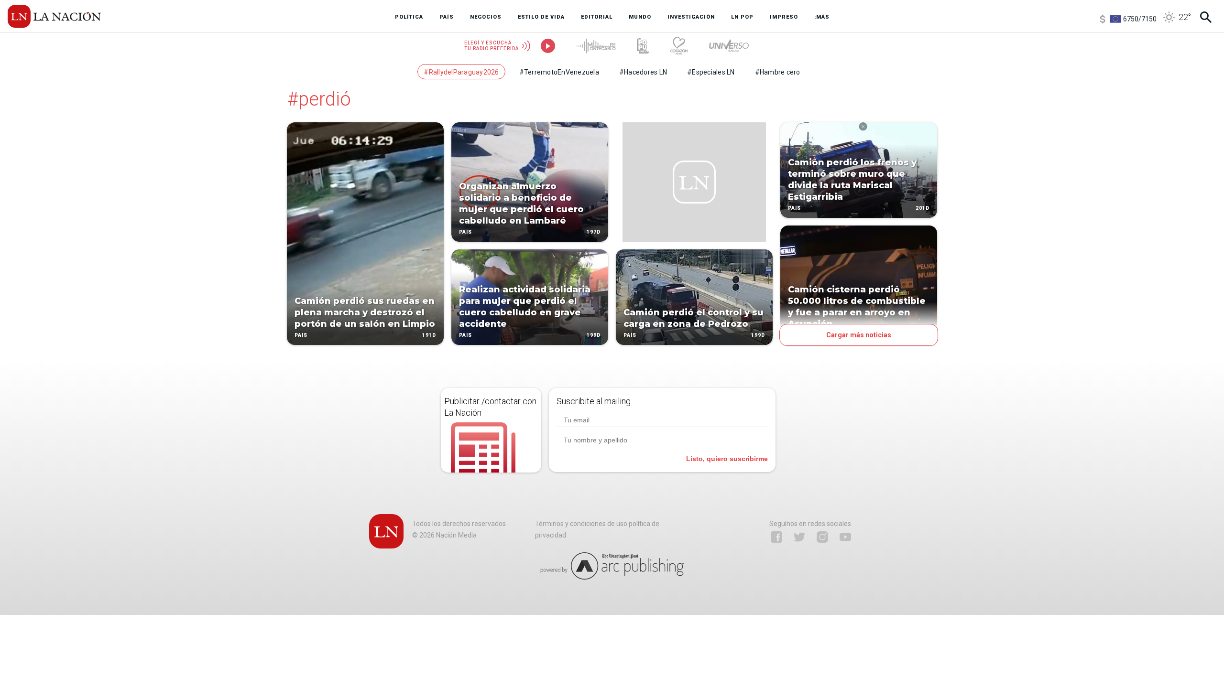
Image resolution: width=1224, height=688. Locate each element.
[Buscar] (1205, 17)
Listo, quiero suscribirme (727, 458)
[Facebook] (776, 537)
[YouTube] (845, 537)
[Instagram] (822, 537)
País (301, 335)
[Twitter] (799, 537)
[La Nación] (54, 16)
